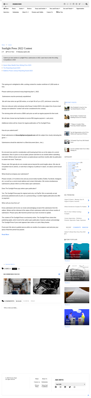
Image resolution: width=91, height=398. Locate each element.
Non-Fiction (71, 182)
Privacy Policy (37, 386)
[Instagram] (70, 4)
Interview (70, 178)
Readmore (67, 260)
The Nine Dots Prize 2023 (12, 290)
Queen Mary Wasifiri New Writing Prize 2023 (17, 65)
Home (7, 8)
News (69, 181)
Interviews (6, 12)
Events (69, 174)
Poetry (14, 8)
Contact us (37, 382)
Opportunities (80, 8)
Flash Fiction (71, 176)
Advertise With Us (10, 264)
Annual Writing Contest (74, 162)
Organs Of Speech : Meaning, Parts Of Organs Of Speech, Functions (76, 276)
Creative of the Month (73, 169)
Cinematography (72, 166)
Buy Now (60, 12)
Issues (69, 179)
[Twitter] (79, 4)
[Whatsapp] (67, 4)
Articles (70, 165)
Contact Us (50, 12)
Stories (21, 8)
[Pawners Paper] (17, 4)
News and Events (54, 8)
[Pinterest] (76, 4)
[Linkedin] (73, 4)
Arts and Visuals (67, 8)
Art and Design (72, 164)
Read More (5, 234)
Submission (16, 12)
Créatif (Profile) (72, 171)
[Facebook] (64, 4)
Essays (69, 172)
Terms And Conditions (45, 386)
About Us (24, 12)
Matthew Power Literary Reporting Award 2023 (18, 70)
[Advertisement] (45, 29)
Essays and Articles (40, 8)
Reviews (29, 8)
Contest (10, 45)
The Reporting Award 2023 (11, 68)
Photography (71, 185)
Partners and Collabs (37, 12)
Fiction (70, 175)
